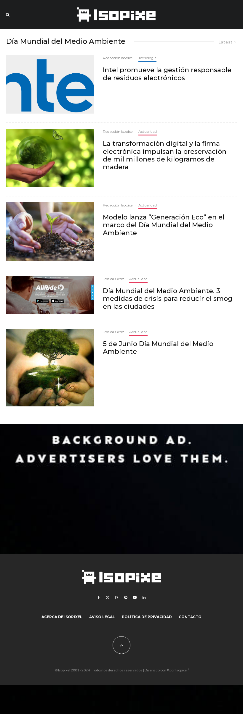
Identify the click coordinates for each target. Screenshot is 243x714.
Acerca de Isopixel (61, 617)
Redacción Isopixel (118, 58)
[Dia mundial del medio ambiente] (50, 158)
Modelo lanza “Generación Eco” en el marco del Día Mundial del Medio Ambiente (163, 225)
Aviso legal (102, 617)
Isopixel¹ (182, 670)
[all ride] (50, 295)
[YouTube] (135, 597)
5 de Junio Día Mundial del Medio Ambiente (158, 348)
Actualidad (147, 131)
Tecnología (147, 58)
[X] (107, 597)
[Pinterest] (125, 597)
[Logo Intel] (50, 84)
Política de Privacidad (147, 617)
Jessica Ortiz (113, 279)
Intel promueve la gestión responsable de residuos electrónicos (167, 74)
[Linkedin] (144, 597)
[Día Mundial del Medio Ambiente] (50, 368)
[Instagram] (116, 597)
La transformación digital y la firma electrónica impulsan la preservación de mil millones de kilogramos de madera (164, 155)
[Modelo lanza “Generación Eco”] (50, 231)
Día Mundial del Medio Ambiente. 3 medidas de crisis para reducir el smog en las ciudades (167, 299)
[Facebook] (99, 597)
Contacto (190, 617)
